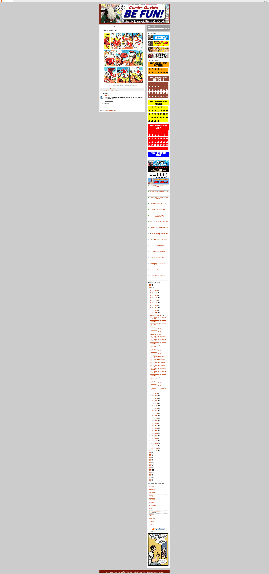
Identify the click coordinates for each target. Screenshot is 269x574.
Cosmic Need (151, 493)
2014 (150, 465)
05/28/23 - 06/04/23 (154, 415)
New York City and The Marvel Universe (155, 511)
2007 (150, 477)
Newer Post (102, 107)
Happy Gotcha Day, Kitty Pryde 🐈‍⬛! (157, 315)
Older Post (142, 107)
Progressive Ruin (151, 514)
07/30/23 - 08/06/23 (154, 400)
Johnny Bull (108, 90)
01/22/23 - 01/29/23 (154, 445)
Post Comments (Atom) (111, 110)
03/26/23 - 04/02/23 (154, 430)
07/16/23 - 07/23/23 (154, 403)
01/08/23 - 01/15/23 (154, 448)
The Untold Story (151, 524)
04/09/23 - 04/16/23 (154, 427)
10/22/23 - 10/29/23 (154, 304)
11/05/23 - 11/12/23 (154, 300)
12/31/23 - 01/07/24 (154, 289)
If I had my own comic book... (110, 28)
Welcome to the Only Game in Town (154, 525)
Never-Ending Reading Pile (153, 509)
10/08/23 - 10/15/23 (154, 307)
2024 (150, 285)
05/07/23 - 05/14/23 (154, 420)
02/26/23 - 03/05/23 (154, 437)
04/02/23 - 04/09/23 (154, 428)
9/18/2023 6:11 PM (109, 101)
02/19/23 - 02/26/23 (154, 438)
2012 (150, 469)
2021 (150, 454)
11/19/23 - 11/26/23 (154, 297)
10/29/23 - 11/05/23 (154, 302)
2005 (150, 480)
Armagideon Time (152, 486)
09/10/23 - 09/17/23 (154, 314)
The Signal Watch (152, 518)
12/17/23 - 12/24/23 (154, 290)
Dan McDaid (151, 495)
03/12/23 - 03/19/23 (154, 433)
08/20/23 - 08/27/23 (154, 395)
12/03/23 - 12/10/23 (154, 294)
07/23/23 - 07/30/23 (154, 402)
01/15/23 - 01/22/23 (154, 447)
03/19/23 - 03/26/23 (154, 432)
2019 (150, 457)
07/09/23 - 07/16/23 (154, 405)
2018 (150, 459)
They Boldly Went (152, 521)
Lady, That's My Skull (152, 505)
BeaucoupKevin (151, 489)
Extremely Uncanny (152, 498)
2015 (150, 464)
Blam (106, 95)
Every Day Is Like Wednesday (154, 496)
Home (122, 107)
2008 (150, 475)
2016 (150, 462)
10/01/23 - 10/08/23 (154, 309)
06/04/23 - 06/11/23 (154, 413)
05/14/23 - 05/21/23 (154, 418)
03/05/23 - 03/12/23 (154, 435)
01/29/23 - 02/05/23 (154, 443)
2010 (150, 472)
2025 (150, 284)
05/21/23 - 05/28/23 (154, 417)
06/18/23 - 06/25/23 (154, 410)
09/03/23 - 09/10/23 (154, 392)
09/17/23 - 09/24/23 (154, 312)
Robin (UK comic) (114, 90)
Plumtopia (150, 512)
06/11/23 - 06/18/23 (154, 412)
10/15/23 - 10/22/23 (154, 305)
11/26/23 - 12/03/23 (154, 295)
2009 (150, 474)
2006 (150, 479)
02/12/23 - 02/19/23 (154, 440)
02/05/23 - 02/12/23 (154, 442)
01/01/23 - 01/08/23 (154, 450)
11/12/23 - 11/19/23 (154, 299)
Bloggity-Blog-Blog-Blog (152, 492)
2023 (150, 287)
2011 (150, 470)
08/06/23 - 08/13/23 (154, 398)
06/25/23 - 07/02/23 (154, 408)
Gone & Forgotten (152, 499)
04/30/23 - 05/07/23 (154, 422)
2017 (150, 460)
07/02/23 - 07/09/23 (154, 407)
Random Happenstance (153, 515)
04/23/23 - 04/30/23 (154, 423)
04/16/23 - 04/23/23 (154, 425)
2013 (150, 467)
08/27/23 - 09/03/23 (154, 393)
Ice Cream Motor (151, 502)
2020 (150, 455)
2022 (150, 452)
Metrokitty (150, 508)
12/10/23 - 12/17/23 (154, 292)
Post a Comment (105, 103)
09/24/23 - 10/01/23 (154, 310)
